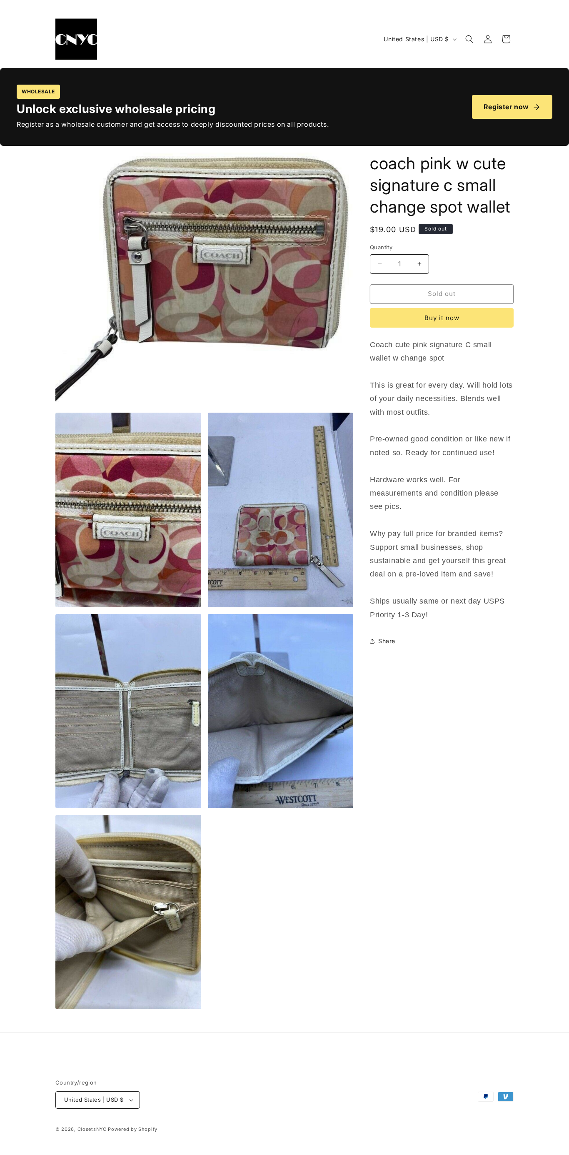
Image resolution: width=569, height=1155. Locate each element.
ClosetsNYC (92, 1129)
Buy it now (441, 318)
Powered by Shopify (132, 1129)
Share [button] (386, 640)
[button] (469, 39)
